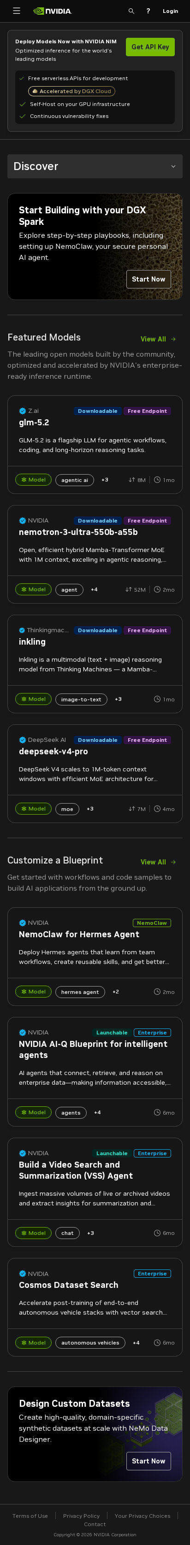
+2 (116, 991)
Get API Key (150, 47)
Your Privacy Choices (142, 1515)
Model (37, 479)
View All (153, 339)
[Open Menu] (16, 11)
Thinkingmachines (49, 630)
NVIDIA (38, 520)
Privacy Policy (81, 1515)
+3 (104, 479)
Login (170, 10)
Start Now (149, 279)
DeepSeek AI (47, 740)
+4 (94, 589)
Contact (95, 1524)
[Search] (131, 11)
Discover (36, 166)
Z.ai (33, 411)
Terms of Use (30, 1515)
